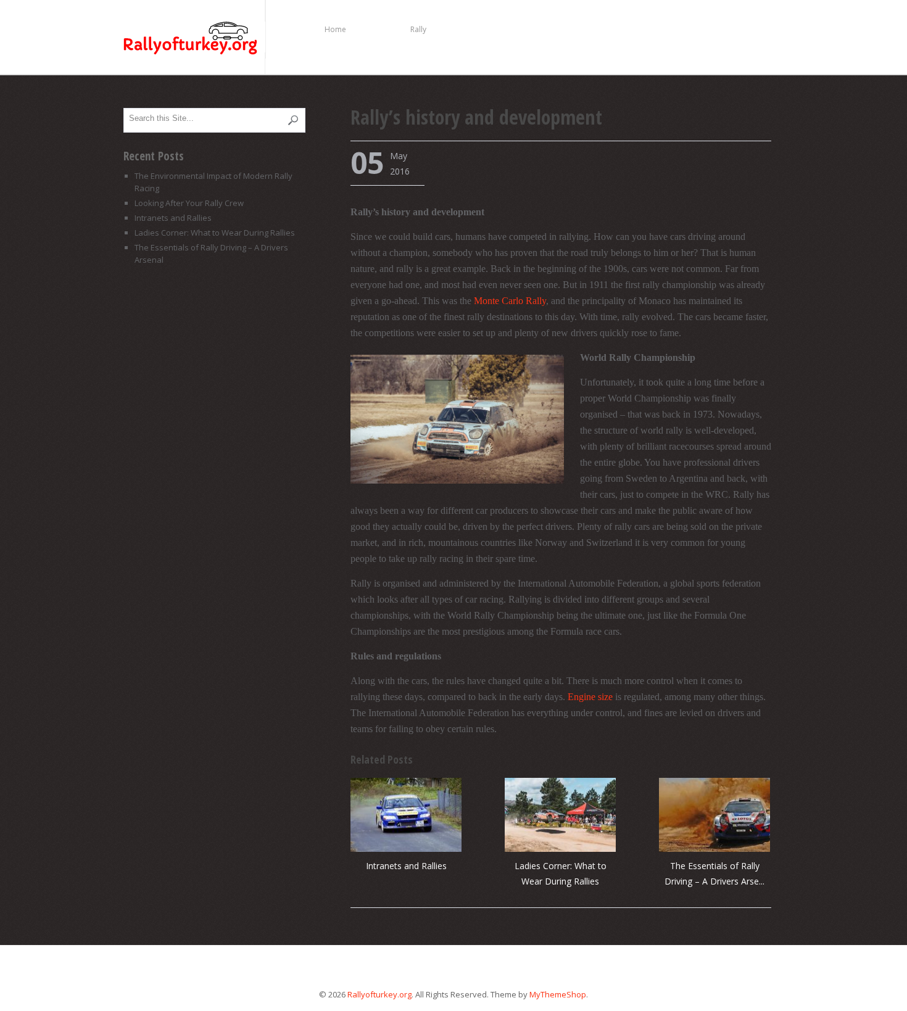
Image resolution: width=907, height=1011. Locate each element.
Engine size (590, 696)
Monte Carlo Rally (510, 300)
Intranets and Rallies (406, 866)
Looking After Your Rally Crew (189, 202)
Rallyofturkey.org (193, 39)
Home (335, 29)
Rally (418, 29)
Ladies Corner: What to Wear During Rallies (215, 232)
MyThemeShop (557, 994)
